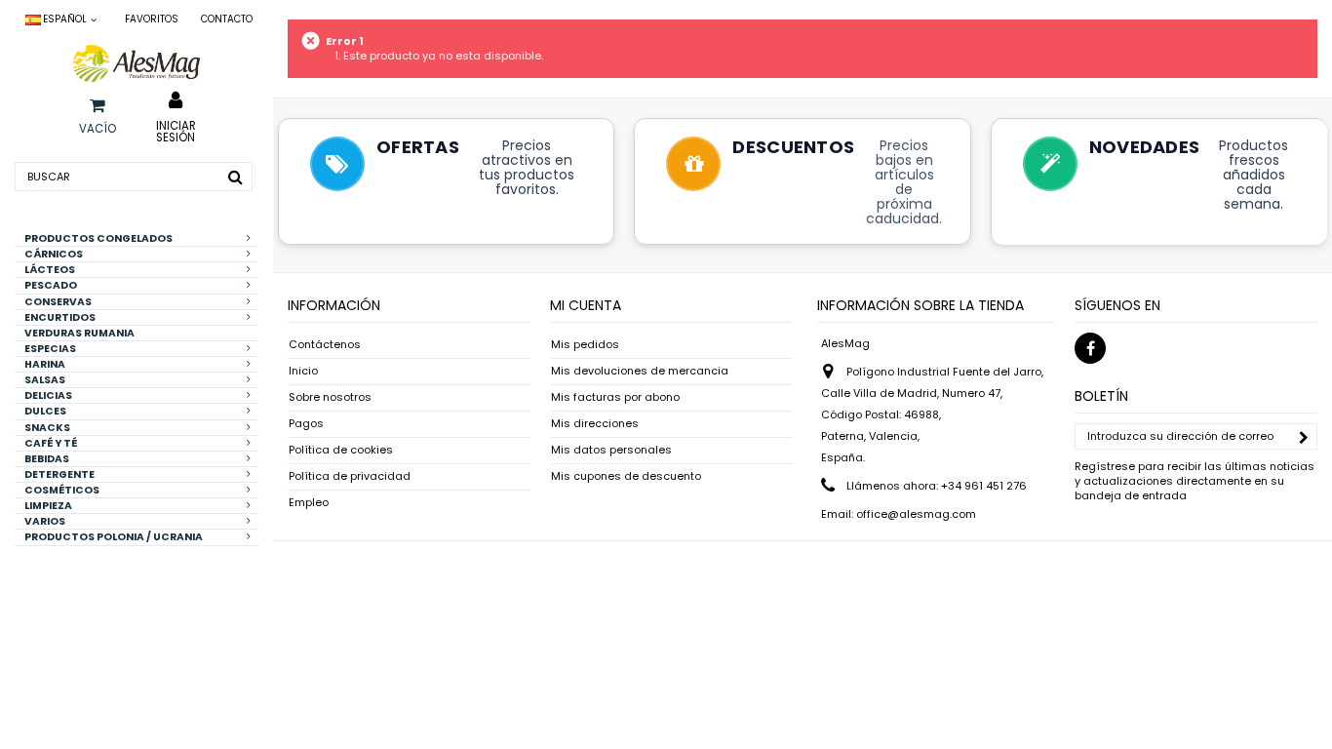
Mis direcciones (595, 423)
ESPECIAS (50, 348)
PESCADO (50, 285)
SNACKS (47, 427)
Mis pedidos (585, 344)
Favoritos (151, 19)
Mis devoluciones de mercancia (639, 371)
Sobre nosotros (330, 397)
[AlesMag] (136, 63)
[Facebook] (1090, 348)
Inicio (303, 371)
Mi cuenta (585, 305)
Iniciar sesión (176, 130)
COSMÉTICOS (61, 490)
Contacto (227, 19)
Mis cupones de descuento (626, 476)
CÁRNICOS (53, 254)
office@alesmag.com (916, 514)
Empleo (309, 502)
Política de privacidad (350, 476)
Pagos (306, 423)
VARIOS (44, 521)
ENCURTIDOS (60, 317)
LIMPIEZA (48, 505)
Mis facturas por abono (615, 397)
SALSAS (44, 380)
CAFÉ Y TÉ (50, 443)
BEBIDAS (46, 459)
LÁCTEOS (49, 269)
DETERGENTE (59, 474)
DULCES (45, 411)
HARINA (44, 364)
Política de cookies (341, 450)
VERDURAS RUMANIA (79, 333)
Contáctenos (325, 344)
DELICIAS (48, 395)
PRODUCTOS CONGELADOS (98, 238)
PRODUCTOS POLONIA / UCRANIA (113, 537)
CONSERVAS (58, 302)
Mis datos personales (611, 450)
